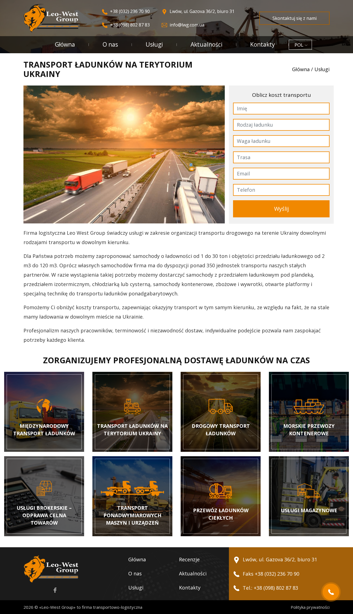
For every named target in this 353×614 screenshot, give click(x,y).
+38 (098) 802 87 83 (129, 25)
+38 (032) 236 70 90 (129, 11)
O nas (110, 44)
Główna (65, 44)
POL (299, 45)
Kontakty (262, 44)
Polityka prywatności (310, 607)
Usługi (154, 44)
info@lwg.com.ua (186, 25)
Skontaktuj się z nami (294, 18)
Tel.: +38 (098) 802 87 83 (269, 587)
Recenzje (189, 559)
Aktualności (207, 44)
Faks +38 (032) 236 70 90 (270, 573)
